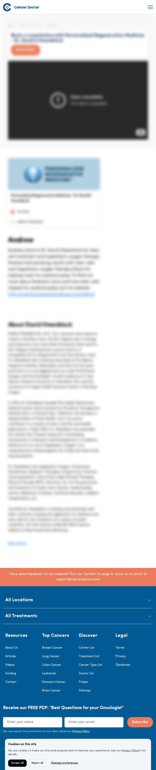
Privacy (120, 656)
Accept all (17, 763)
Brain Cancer (51, 690)
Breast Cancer (52, 647)
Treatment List (89, 656)
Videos (9, 664)
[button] (78, 600)
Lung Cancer (51, 656)
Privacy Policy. (81, 731)
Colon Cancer (51, 664)
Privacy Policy (130, 750)
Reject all (37, 763)
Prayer (83, 682)
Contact (10, 682)
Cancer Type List (90, 664)
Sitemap (85, 690)
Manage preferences (64, 763)
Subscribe (140, 722)
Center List (86, 647)
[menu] (150, 7)
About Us (11, 647)
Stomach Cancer (53, 682)
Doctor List (86, 673)
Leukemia (49, 673)
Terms (119, 647)
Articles (10, 656)
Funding (10, 673)
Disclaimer (123, 664)
